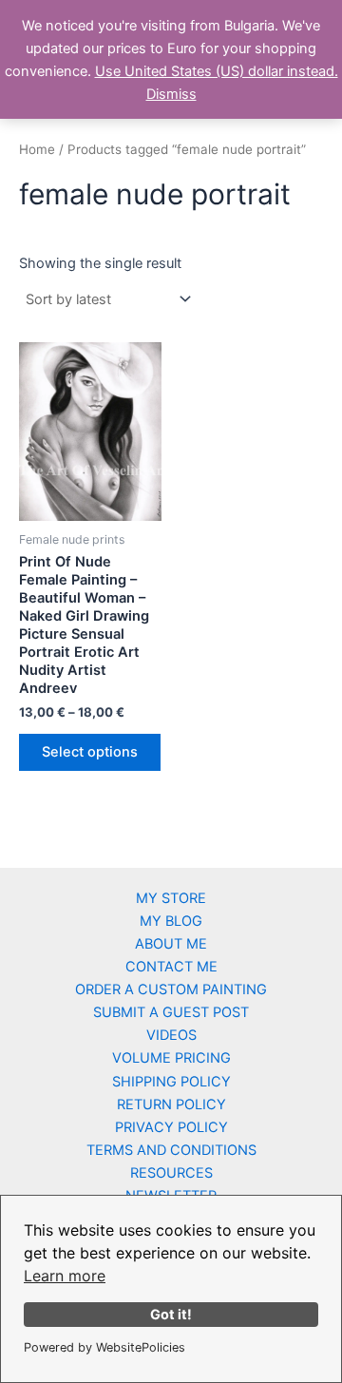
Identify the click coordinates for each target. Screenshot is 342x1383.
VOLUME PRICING (171, 1057)
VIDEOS (171, 1035)
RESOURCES (171, 1172)
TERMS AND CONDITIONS (171, 1150)
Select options (90, 751)
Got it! (171, 1314)
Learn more (64, 1275)
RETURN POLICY (171, 1104)
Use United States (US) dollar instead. (216, 71)
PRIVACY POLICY (171, 1127)
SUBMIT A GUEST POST (171, 1012)
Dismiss (171, 94)
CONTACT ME (171, 966)
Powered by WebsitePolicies (104, 1347)
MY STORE (171, 898)
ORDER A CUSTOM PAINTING (171, 989)
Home (37, 149)
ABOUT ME (171, 943)
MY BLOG (171, 921)
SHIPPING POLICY (171, 1081)
